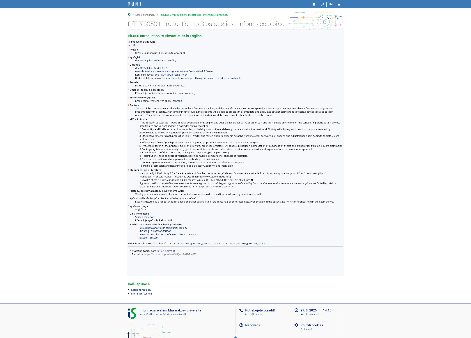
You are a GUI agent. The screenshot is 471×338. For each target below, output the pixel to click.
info (248, 180)
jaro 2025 (241, 243)
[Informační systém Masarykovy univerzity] (134, 4)
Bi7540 (167, 231)
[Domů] (314, 4)
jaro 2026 (252, 243)
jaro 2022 (207, 243)
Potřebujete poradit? (260, 310)
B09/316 (177, 85)
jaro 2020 (185, 243)
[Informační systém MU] (129, 14)
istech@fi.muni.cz (254, 314)
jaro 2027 (263, 243)
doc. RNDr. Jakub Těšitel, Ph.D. (151, 60)
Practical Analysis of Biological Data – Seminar (168, 234)
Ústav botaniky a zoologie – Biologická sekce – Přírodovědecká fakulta (174, 71)
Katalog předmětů (145, 14)
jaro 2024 (230, 243)
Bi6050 (154, 231)
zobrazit (177, 100)
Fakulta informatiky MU (174, 314)
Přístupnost (306, 329)
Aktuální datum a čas (310, 314)
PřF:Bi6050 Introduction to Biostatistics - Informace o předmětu (194, 14)
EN (331, 4)
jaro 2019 (157, 250)
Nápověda (252, 325)
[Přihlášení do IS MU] (339, 4)
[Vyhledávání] (322, 4)
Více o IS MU (146, 314)
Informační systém (141, 293)
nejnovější (168, 250)
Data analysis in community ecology (163, 227)
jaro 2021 (196, 243)
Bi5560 (143, 231)
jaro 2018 (174, 243)
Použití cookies (311, 325)
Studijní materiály (145, 217)
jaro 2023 (219, 243)
